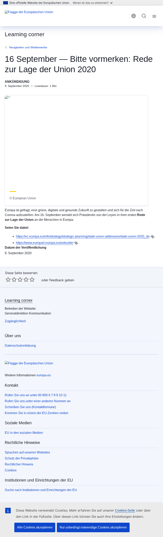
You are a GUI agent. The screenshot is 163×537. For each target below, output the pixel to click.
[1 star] (8, 279)
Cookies (10, 470)
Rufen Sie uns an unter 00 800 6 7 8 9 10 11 (36, 395)
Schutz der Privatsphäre (22, 458)
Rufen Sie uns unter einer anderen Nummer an (38, 401)
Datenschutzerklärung (20, 345)
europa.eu (44, 375)
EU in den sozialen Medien (24, 432)
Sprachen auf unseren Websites (27, 452)
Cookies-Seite (125, 510)
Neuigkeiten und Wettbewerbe (28, 47)
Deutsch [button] (133, 16)
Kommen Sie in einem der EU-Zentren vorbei (36, 413)
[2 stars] (11, 279)
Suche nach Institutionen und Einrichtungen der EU (41, 490)
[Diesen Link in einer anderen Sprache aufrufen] (152, 237)
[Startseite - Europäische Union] (29, 15)
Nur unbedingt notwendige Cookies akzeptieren (93, 527)
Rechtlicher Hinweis (19, 464)
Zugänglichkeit (15, 321)
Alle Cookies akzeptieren (34, 527)
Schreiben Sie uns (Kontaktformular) (30, 407)
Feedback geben (61, 280)
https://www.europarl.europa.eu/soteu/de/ (44, 242)
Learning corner (19, 300)
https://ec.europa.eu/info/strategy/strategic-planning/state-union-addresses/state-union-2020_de (83, 236)
